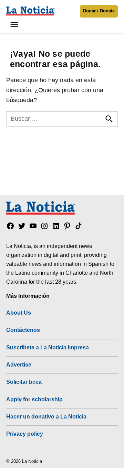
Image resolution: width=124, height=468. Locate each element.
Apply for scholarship (34, 399)
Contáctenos (23, 330)
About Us (18, 312)
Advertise (18, 364)
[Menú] (15, 25)
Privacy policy (24, 434)
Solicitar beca (24, 382)
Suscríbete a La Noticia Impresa (47, 347)
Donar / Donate (99, 11)
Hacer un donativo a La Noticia (46, 416)
